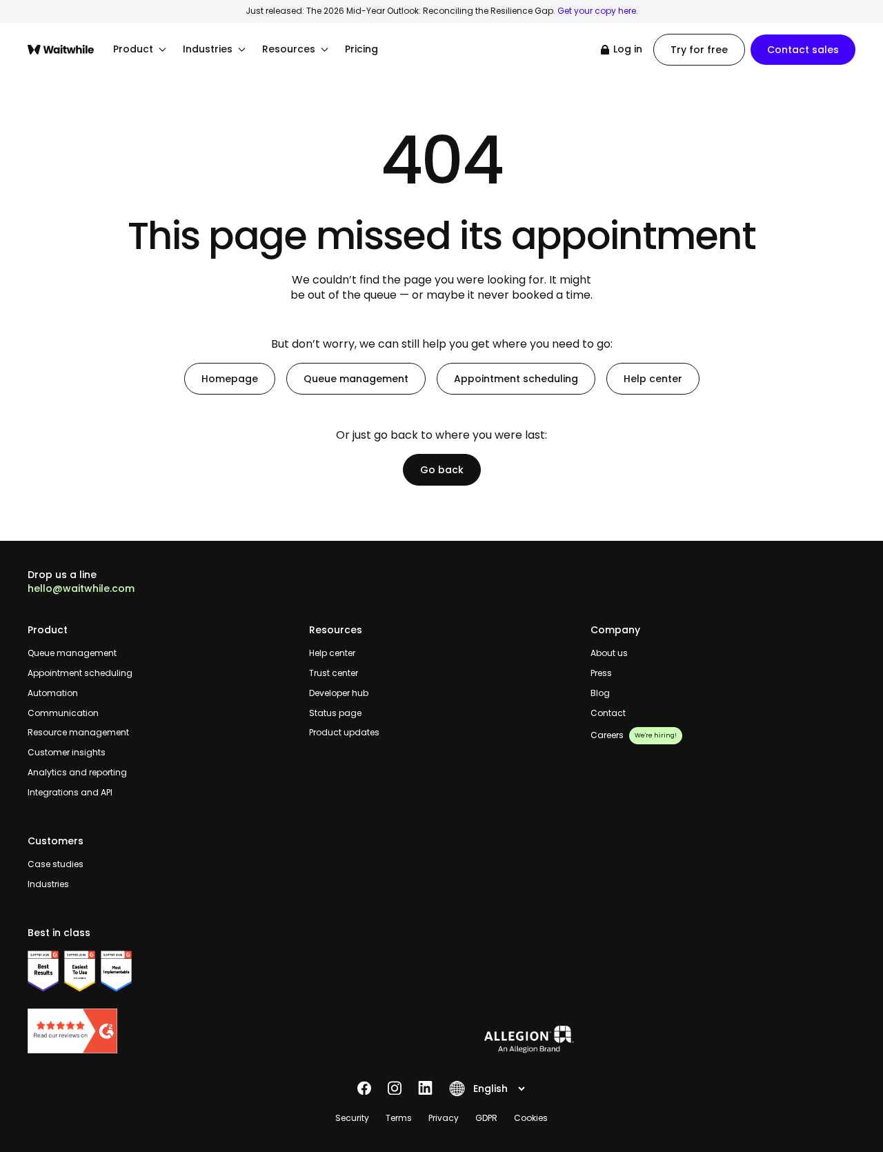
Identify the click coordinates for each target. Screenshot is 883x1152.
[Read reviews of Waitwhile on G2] (160, 1031)
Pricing (361, 49)
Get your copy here (596, 11)
